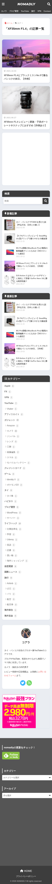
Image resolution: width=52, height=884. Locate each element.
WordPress (14, 513)
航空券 (11, 604)
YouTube (25, 11)
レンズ (11, 441)
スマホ (11, 457)
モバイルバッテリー (18, 462)
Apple (8, 386)
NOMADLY (26, 4)
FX (7, 391)
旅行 (33, 11)
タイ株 (11, 496)
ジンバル (13, 436)
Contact (47, 11)
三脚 (10, 447)
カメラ (4, 11)
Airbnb (11, 583)
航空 (10, 599)
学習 (10, 534)
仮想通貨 (10, 566)
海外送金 (10, 616)
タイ (8, 490)
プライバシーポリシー (26, 876)
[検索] (46, 201)
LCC (10, 588)
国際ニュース (12, 572)
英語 (10, 545)
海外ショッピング (17, 561)
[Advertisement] (26, 159)
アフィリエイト (13, 414)
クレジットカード (14, 468)
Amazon (12, 425)
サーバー (13, 518)
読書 (10, 550)
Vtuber (11, 409)
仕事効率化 (14, 529)
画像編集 (13, 452)
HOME (27, 870)
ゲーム (9, 474)
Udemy (12, 539)
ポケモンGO (14, 485)
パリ (10, 594)
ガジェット (11, 420)
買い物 (11, 555)
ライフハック (12, 523)
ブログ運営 (14, 11)
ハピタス (10, 501)
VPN (39, 11)
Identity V (13, 479)
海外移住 (10, 610)
